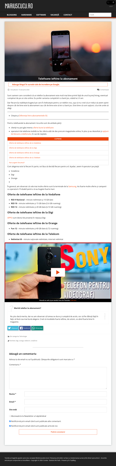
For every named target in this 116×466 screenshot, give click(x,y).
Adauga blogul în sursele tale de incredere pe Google (35, 84)
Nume (12, 394)
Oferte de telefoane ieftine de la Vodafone (25, 143)
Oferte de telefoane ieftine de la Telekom (24, 158)
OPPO (9, 218)
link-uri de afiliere (24, 460)
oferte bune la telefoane (43, 127)
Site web (13, 409)
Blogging (12, 15)
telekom (27, 341)
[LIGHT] (110, 3)
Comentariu (15, 364)
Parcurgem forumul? (17, 162)
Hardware (26, 15)
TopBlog (73, 460)
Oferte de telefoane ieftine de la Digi (23, 148)
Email (12, 402)
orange (21, 341)
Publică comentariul (58, 432)
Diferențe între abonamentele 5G (33, 115)
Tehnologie (23, 336)
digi (17, 341)
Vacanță (55, 15)
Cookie (45, 460)
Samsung (72, 186)
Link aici (73, 300)
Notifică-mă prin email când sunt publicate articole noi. (34, 426)
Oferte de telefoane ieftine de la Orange (24, 153)
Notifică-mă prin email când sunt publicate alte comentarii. (36, 421)
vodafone (34, 341)
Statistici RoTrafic (54, 460)
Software (41, 15)
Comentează (104, 90)
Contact (68, 15)
